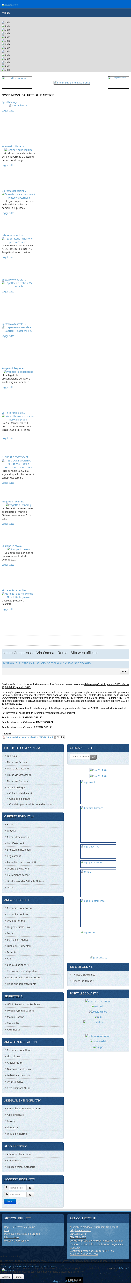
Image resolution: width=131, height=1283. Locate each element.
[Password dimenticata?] (30, 1194)
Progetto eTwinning (13, 501)
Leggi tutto (8, 110)
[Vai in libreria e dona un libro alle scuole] (18, 417)
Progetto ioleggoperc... (15, 368)
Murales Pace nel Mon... (15, 590)
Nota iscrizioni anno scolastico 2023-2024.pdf (29, 737)
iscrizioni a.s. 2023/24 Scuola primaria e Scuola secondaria (46, 663)
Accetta (6, 1276)
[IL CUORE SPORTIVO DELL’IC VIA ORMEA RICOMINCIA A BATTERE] (18, 463)
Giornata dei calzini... (14, 190)
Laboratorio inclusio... (14, 235)
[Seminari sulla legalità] (18, 149)
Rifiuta (18, 1276)
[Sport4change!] (18, 105)
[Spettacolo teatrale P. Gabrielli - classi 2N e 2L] (18, 329)
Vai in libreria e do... (13, 412)
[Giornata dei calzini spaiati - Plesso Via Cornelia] (18, 195)
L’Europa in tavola (12, 546)
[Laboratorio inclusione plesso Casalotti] (18, 240)
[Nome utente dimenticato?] (30, 1187)
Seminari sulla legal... (14, 146)
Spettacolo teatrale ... (14, 279)
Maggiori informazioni (65, 1281)
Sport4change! (10, 102)
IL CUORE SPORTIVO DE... (16, 457)
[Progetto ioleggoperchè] (18, 371)
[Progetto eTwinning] (18, 504)
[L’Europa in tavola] (18, 549)
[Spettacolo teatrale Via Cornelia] (18, 284)
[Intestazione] (10, 5)
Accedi (10, 1201)
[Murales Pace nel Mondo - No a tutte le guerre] (18, 595)
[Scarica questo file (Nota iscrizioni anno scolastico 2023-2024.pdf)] (4, 737)
